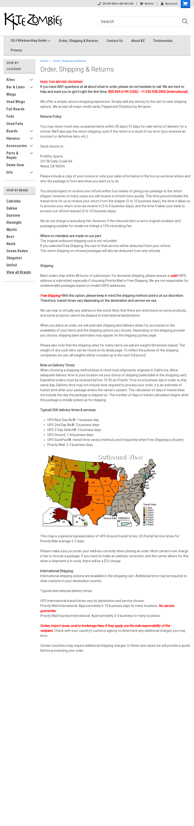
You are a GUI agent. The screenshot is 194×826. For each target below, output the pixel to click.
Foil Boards (15, 109)
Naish (10, 244)
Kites (10, 79)
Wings (11, 94)
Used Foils (14, 123)
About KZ (138, 41)
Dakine (11, 208)
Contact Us (114, 41)
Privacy (16, 50)
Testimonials (162, 41)
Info (9, 172)
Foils (10, 116)
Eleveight (14, 222)
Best (10, 236)
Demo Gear (15, 165)
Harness (13, 138)
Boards (12, 131)
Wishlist (149, 3)
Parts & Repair (12, 155)
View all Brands (18, 272)
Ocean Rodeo (17, 251)
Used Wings (15, 101)
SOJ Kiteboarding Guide (29, 40)
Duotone (13, 215)
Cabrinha (13, 201)
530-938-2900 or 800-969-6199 (117, 3)
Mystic (11, 229)
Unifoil (11, 265)
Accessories (16, 146)
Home (44, 61)
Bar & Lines (15, 87)
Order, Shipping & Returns (78, 41)
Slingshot (14, 258)
